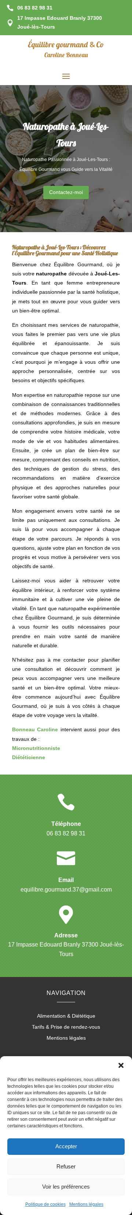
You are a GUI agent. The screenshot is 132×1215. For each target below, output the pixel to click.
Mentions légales (86, 1204)
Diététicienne (28, 757)
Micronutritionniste (36, 748)
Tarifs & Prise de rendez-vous (66, 1027)
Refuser (66, 1166)
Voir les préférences (66, 1186)
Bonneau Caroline (35, 729)
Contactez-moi (66, 192)
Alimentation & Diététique (66, 1016)
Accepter (66, 1146)
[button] (121, 1065)
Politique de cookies (45, 1204)
